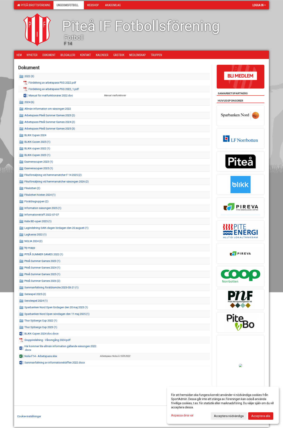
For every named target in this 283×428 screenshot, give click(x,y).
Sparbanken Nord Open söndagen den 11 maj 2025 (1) (56, 313)
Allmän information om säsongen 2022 (47, 108)
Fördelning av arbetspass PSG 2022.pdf (52, 82)
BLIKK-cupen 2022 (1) (37, 148)
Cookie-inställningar (29, 416)
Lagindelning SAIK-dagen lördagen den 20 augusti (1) (56, 227)
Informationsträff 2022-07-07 (41, 214)
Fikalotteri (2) (32, 188)
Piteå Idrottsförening (35, 5)
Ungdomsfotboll (68, 5)
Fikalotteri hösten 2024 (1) (40, 194)
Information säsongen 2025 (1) (42, 208)
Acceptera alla (260, 416)
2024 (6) (29, 102)
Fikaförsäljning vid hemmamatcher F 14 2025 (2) (53, 174)
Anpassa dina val (182, 415)
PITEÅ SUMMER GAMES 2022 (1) (43, 254)
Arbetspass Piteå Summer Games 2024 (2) (49, 121)
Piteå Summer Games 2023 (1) (42, 261)
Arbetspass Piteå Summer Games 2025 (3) (49, 128)
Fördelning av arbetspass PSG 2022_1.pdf (54, 89)
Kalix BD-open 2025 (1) (38, 221)
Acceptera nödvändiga (229, 416)
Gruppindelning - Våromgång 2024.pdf (47, 340)
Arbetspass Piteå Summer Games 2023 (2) (49, 115)
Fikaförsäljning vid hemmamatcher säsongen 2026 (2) (56, 181)
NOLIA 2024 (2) (33, 241)
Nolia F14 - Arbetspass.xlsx (40, 356)
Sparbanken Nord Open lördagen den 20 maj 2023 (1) (56, 307)
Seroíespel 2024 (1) (36, 300)
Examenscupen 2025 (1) (38, 168)
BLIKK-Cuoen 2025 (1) (37, 141)
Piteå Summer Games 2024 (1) (42, 267)
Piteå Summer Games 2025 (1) (42, 274)
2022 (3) (29, 76)
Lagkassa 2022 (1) (35, 234)
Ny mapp (29, 247)
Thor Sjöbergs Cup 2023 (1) (40, 327)
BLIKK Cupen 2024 (35, 135)
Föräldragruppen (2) (36, 201)
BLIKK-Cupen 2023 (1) (37, 155)
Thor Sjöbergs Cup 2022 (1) (40, 320)
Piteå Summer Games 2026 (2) (42, 280)
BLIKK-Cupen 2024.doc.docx (41, 333)
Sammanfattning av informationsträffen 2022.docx (54, 362)
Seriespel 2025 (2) (35, 294)
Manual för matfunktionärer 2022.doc (51, 95)
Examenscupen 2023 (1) (38, 161)
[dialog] (223, 405)
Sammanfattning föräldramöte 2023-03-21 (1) (51, 287)
